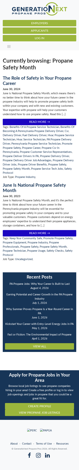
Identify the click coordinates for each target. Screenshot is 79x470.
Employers (39, 23)
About (14, 443)
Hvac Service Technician (31, 139)
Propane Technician (14, 250)
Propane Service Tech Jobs (47, 168)
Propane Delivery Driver (54, 156)
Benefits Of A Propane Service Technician (34, 127)
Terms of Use (44, 443)
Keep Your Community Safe (26, 238)
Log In (39, 38)
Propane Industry (25, 177)
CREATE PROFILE (39, 406)
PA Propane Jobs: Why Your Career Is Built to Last (40, 284)
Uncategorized (24, 259)
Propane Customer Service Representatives (46, 152)
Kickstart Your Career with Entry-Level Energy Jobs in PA (39, 324)
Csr (67, 131)
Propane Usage (36, 250)
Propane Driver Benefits (32, 164)
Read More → (39, 121)
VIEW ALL (39, 346)
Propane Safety (57, 164)
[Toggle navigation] (40, 46)
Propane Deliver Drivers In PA (21, 156)
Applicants (39, 30)
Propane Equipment (14, 242)
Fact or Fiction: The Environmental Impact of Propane (39, 334)
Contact (26, 443)
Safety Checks (55, 250)
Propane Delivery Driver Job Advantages (27, 160)
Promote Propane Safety (58, 238)
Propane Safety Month (16, 168)
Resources (62, 443)
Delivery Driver (12, 135)
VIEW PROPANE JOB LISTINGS (39, 412)
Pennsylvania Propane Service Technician (36, 143)
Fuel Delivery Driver (34, 135)
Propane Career (31, 148)
